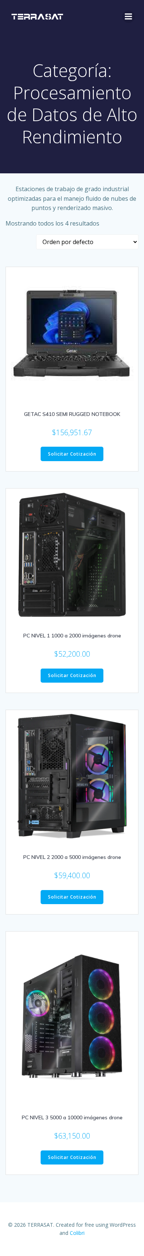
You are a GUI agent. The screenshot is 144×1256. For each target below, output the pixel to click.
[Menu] (128, 16)
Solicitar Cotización (72, 454)
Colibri (77, 1232)
